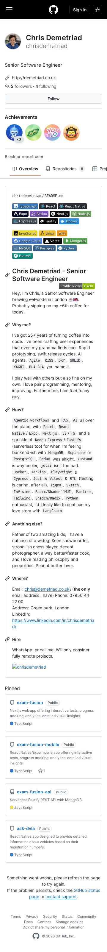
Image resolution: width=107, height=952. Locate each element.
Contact (44, 922)
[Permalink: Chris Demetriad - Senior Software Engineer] (8, 275)
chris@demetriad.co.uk (47, 589)
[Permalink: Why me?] (8, 325)
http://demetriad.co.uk (34, 77)
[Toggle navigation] (9, 9)
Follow (54, 98)
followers (22, 86)
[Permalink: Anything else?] (8, 523)
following (45, 86)
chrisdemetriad (26, 196)
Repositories (68, 168)
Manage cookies (69, 922)
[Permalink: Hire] (8, 639)
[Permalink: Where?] (8, 578)
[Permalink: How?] (8, 409)
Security (50, 916)
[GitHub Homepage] (36, 936)
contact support (61, 896)
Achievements (21, 117)
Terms (16, 916)
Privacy (32, 916)
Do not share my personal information (53, 927)
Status (67, 916)
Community (86, 916)
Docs (28, 922)
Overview (28, 168)
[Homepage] (53, 9)
